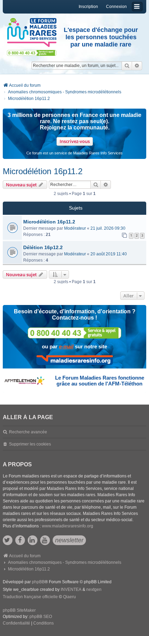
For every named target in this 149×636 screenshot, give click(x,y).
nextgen (94, 589)
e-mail (66, 346)
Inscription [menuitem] (88, 6)
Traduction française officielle (30, 596)
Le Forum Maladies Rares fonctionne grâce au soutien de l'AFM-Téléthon (99, 381)
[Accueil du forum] (31, 32)
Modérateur (75, 228)
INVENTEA (71, 589)
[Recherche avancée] (137, 65)
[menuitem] (16, 623)
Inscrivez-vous (75, 141)
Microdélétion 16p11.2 (42, 171)
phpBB (38, 581)
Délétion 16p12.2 (43, 247)
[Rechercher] (127, 65)
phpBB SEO (40, 616)
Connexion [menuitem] (116, 6)
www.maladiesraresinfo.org (67, 526)
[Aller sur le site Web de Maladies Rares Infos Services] (74, 360)
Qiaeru (69, 596)
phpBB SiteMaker (19, 610)
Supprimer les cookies (30, 444)
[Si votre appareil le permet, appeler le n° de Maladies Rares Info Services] (74, 333)
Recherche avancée (28, 432)
